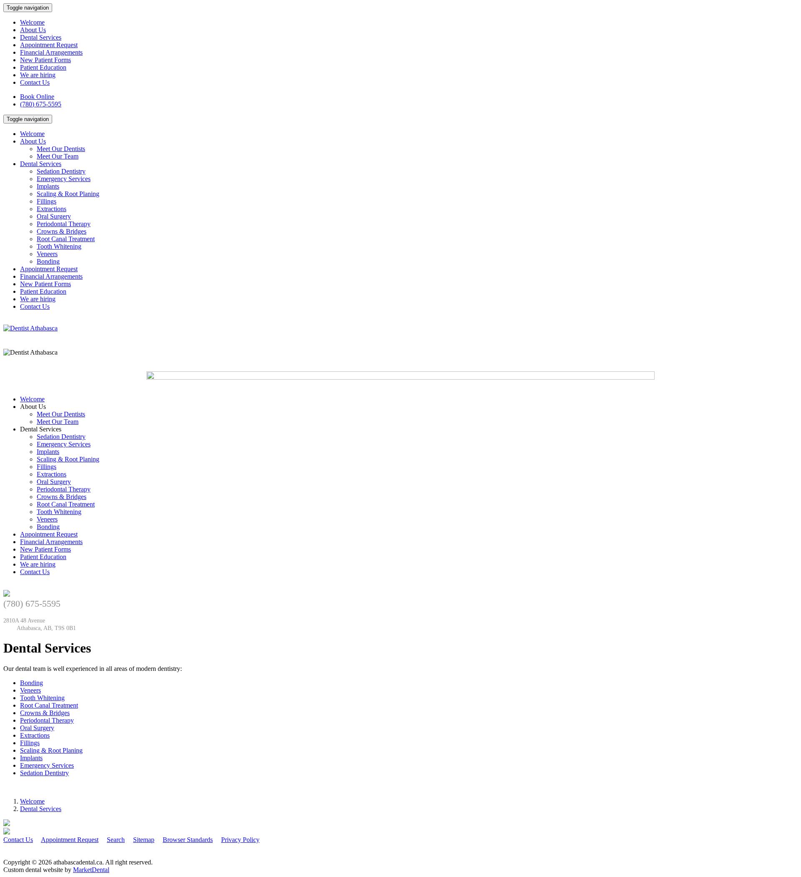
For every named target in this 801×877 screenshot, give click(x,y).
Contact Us (35, 82)
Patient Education (43, 67)
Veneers (47, 253)
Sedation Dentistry (61, 171)
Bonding (48, 261)
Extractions (51, 208)
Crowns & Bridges (61, 231)
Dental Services (40, 37)
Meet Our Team (57, 156)
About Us (33, 29)
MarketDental (91, 869)
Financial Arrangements (51, 52)
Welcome (32, 22)
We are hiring (37, 74)
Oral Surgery (54, 216)
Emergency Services (64, 178)
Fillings (46, 201)
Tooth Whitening (59, 246)
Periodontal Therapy (64, 223)
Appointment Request (49, 44)
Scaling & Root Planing (68, 193)
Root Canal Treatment (66, 238)
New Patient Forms (45, 59)
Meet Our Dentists (61, 148)
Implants (48, 186)
